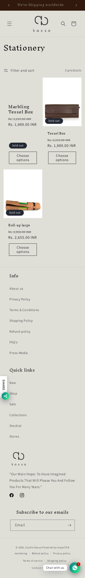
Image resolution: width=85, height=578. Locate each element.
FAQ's (13, 342)
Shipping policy (57, 560)
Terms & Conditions (24, 310)
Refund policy (19, 331)
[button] (9, 24)
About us (16, 288)
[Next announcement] (76, 5)
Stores (14, 436)
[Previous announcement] (9, 5)
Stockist (15, 426)
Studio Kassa (33, 547)
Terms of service (33, 560)
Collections (18, 415)
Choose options (23, 157)
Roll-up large (19, 225)
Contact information (44, 567)
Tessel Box (56, 133)
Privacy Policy (19, 299)
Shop (13, 393)
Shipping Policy (21, 320)
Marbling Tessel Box (20, 109)
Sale (12, 404)
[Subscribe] (69, 525)
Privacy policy (62, 553)
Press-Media (18, 353)
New (12, 383)
